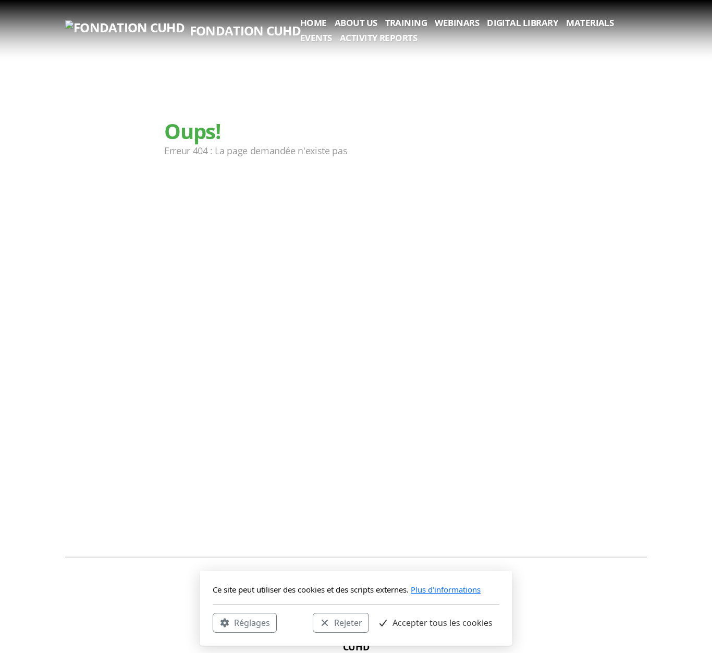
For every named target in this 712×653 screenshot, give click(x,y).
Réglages (252, 622)
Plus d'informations (446, 589)
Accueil (195, 192)
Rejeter (348, 622)
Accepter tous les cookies (442, 622)
